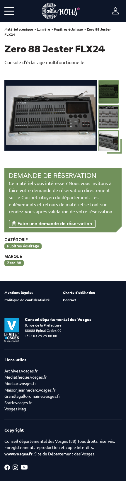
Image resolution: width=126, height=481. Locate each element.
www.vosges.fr (18, 454)
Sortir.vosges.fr (18, 402)
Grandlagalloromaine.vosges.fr (32, 396)
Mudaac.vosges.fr (20, 383)
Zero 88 (14, 263)
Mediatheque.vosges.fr (25, 377)
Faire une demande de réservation (55, 224)
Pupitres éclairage (68, 29)
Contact (69, 300)
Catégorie (16, 239)
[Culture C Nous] (61, 11)
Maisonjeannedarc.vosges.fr (29, 390)
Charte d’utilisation (79, 292)
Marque (13, 256)
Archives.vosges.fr (21, 371)
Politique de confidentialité (27, 300)
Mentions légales (18, 292)
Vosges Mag (15, 409)
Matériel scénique (18, 29)
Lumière (43, 29)
